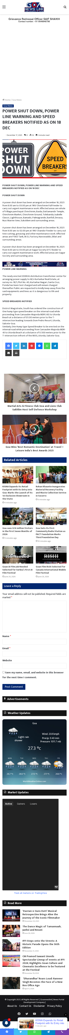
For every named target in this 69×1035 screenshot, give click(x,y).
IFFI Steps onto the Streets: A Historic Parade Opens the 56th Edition (40, 944)
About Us (12, 1006)
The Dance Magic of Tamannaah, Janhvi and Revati (41, 928)
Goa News (17, 100)
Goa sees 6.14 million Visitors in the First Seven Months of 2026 (17, 531)
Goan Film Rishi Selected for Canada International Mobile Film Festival (51, 570)
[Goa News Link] (34, 7)
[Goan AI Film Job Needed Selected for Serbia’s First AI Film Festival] (17, 555)
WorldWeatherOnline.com (34, 781)
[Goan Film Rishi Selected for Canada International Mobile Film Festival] (51, 555)
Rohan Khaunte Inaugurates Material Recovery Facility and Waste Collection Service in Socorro (51, 491)
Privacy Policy (54, 1006)
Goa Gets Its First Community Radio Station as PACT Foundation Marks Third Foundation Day (50, 532)
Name (6, 636)
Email (6, 648)
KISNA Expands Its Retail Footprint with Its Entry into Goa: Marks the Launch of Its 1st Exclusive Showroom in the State (17, 493)
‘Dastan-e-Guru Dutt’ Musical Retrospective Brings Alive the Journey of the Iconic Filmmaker (41, 914)
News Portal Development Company (44, 1001)
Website (7, 660)
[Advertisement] (34, 62)
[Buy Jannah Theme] (34, 20)
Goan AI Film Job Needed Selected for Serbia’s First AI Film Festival (17, 570)
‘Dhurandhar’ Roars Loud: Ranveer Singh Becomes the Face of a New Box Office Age (42, 982)
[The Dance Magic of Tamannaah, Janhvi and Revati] (11, 931)
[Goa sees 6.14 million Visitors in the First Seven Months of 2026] (17, 516)
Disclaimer (39, 1006)
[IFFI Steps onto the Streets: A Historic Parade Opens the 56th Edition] (11, 945)
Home (7, 100)
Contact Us (25, 1006)
